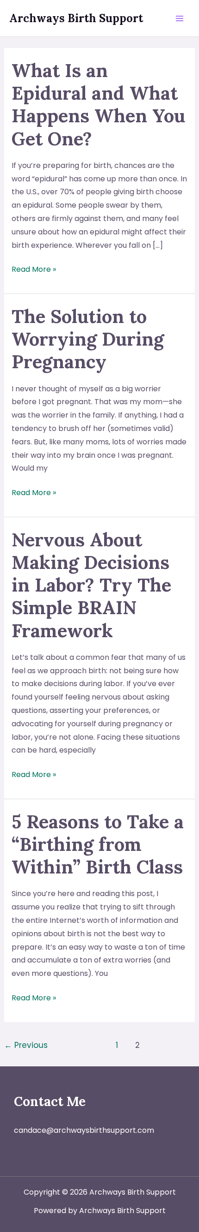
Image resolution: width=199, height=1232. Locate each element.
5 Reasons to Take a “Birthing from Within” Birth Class (98, 844)
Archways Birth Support (76, 18)
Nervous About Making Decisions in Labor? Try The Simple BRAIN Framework (91, 585)
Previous (26, 1045)
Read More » (34, 269)
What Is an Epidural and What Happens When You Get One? (98, 104)
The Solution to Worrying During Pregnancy (88, 339)
